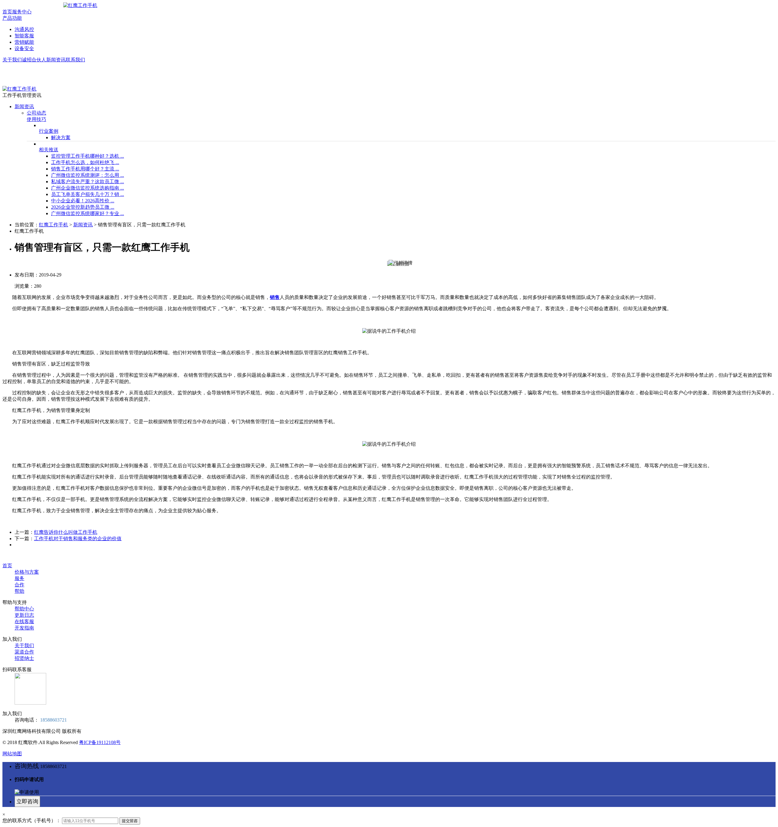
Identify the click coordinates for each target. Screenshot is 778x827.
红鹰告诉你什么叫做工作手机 (65, 532)
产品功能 (12, 18)
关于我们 (12, 59)
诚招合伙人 (34, 59)
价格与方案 (27, 572)
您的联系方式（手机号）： (31, 820)
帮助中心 (24, 608)
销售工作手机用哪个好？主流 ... (85, 168)
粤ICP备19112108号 (100, 742)
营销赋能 (24, 42)
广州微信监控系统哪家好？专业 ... (87, 213)
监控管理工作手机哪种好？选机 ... (87, 156)
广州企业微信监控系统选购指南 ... (87, 187)
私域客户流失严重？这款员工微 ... (87, 181)
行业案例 (48, 131)
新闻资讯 (56, 59)
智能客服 (24, 35)
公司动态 (36, 112)
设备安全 (24, 48)
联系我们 (75, 59)
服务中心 (22, 11)
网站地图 (12, 753)
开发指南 (24, 627)
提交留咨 (130, 820)
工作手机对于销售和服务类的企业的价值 (78, 538)
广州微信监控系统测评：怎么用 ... (87, 175)
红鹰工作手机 (53, 224)
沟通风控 (24, 29)
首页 (7, 11)
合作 (19, 584)
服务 (19, 578)
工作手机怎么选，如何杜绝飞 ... (85, 162)
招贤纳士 (24, 658)
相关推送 (48, 149)
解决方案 (61, 137)
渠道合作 (24, 651)
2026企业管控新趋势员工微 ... (82, 207)
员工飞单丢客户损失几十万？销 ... (87, 194)
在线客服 (24, 621)
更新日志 (24, 615)
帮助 (19, 591)
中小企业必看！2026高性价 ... (82, 200)
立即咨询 (27, 801)
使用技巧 (36, 119)
